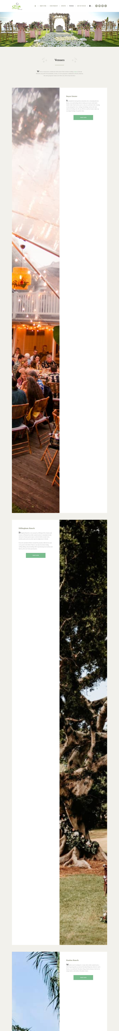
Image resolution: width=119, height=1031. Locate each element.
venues (75, 71)
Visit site (83, 117)
